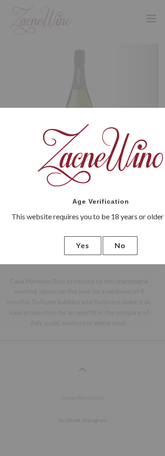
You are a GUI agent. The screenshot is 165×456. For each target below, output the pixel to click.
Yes (82, 245)
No (120, 245)
